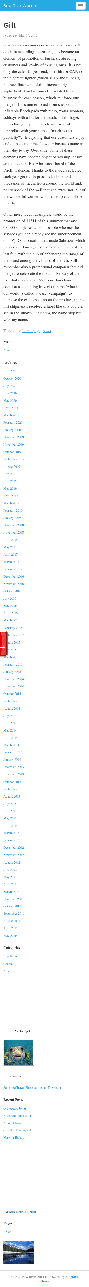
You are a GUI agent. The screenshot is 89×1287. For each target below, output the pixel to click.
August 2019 (11, 466)
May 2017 (10, 547)
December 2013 (13, 767)
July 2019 (9, 474)
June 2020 (10, 393)
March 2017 (11, 562)
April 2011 (10, 928)
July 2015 (9, 649)
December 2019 (13, 437)
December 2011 (13, 899)
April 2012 (10, 884)
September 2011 (13, 913)
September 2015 (13, 635)
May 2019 (10, 488)
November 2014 (13, 686)
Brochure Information (17, 1115)
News (7, 971)
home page (31, 330)
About (7, 350)
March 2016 (11, 620)
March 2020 (11, 415)
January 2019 (12, 517)
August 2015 (11, 642)
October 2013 (12, 782)
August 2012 (11, 862)
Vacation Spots (23, 1031)
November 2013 (13, 774)
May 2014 (10, 730)
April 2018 (10, 539)
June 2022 (10, 371)
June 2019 (10, 481)
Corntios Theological (17, 1130)
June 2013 (10, 811)
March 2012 (11, 891)
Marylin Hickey (13, 1137)
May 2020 (10, 400)
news (47, 330)
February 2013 (12, 840)
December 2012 (13, 847)
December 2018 (13, 525)
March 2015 (11, 657)
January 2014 (12, 759)
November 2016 (13, 583)
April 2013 (10, 825)
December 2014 (13, 679)
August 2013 (11, 796)
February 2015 (12, 664)
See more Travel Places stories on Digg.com (32, 1087)
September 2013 (13, 789)
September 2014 (13, 701)
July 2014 (9, 716)
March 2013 (11, 833)
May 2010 (10, 935)
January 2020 (12, 430)
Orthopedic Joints (14, 1108)
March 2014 (11, 745)
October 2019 (12, 451)
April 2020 (10, 408)
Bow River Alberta (19, 5)
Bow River (10, 956)
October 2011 (12, 906)
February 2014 (12, 752)
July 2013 (9, 803)
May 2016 (10, 605)
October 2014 (12, 693)
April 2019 (10, 496)
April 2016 (10, 613)
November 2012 (13, 855)
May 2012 (10, 877)
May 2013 (10, 818)
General (8, 964)
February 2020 (12, 422)
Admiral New (12, 1123)
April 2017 (10, 554)
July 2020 (9, 385)
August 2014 (11, 708)
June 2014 (10, 723)
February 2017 (12, 569)
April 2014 (10, 737)
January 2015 (12, 671)
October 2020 (12, 378)
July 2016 (9, 598)
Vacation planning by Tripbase (22, 1211)
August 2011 (11, 921)
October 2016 (12, 591)
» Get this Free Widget (22, 1207)
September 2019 (13, 459)
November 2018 (13, 532)
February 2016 (12, 628)
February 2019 (12, 510)
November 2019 (13, 444)
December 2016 (13, 576)
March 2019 (11, 503)
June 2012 (10, 869)
